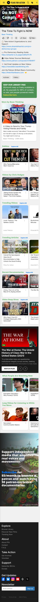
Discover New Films (9, 532)
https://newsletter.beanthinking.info (15, 67)
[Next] (25, 369)
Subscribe (9, 472)
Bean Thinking (7, 34)
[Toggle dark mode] (32, 3)
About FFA (6, 542)
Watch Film (9, 369)
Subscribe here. (10, 95)
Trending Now (7, 534)
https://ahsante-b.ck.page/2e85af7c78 (16, 55)
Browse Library (7, 529)
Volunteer (5, 558)
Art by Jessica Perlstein (30, 505)
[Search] (28, 3)
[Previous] (20, 369)
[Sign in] (37, 3)
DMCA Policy (23, 597)
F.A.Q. (4, 548)
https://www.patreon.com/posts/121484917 (18, 61)
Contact (5, 545)
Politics (16, 77)
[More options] (33, 126)
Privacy (4, 597)
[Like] (3, 38)
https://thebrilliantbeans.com (13, 72)
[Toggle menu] (4, 2)
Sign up (30, 588)
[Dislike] (8, 38)
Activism (6, 77)
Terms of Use (12, 597)
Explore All (14, 146)
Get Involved (6, 556)
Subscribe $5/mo (8, 566)
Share (24, 38)
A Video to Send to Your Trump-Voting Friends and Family (17, 127)
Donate (4, 569)
